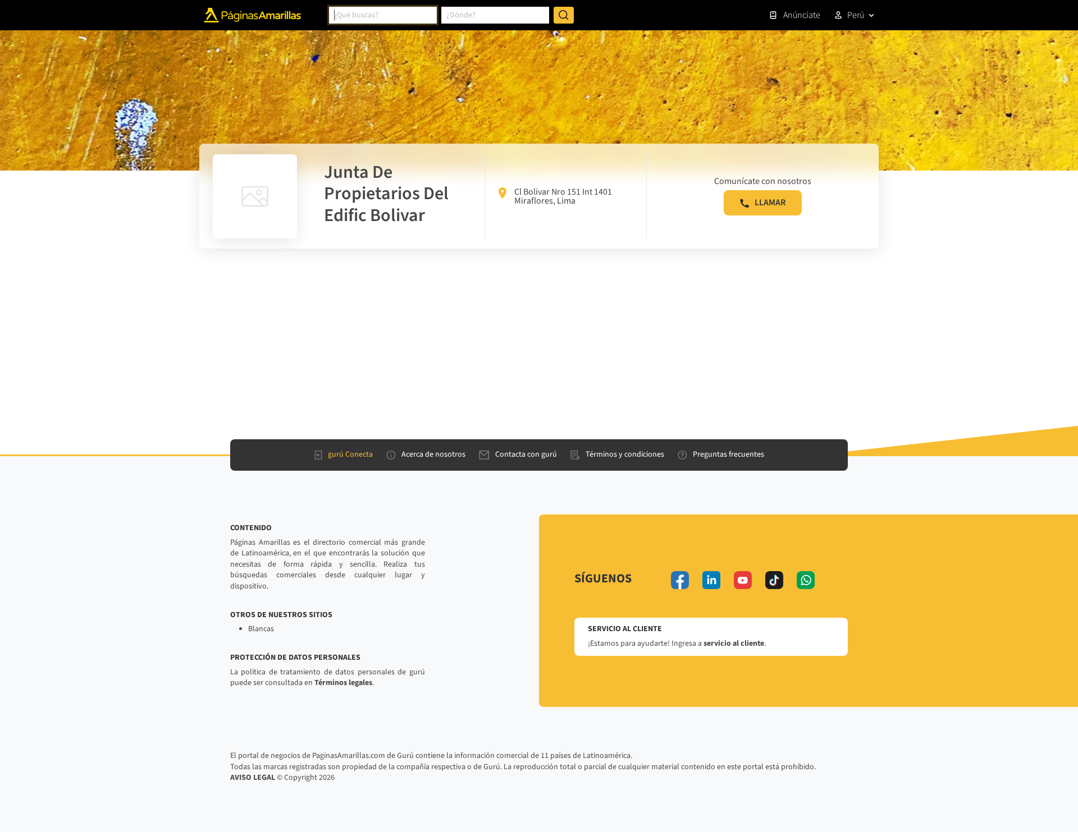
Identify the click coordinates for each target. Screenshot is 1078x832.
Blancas (261, 629)
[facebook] (680, 580)
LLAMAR (770, 202)
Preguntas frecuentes (728, 454)
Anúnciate (801, 15)
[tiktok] (774, 580)
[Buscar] (564, 15)
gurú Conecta (350, 454)
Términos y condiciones (625, 454)
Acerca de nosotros (433, 454)
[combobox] (383, 15)
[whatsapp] (806, 580)
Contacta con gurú (526, 454)
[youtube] (743, 580)
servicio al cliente (734, 643)
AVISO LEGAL (252, 777)
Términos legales (343, 682)
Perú (855, 15)
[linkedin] (711, 580)
